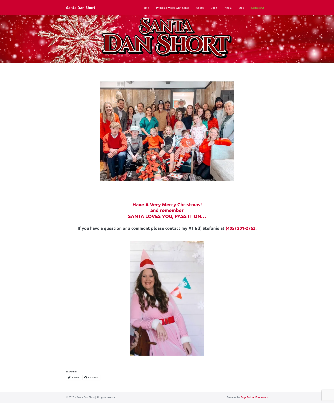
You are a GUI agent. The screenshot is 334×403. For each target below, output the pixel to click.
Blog (241, 7)
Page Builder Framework (254, 397)
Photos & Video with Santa (172, 7)
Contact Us (257, 7)
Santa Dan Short (81, 7)
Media (228, 7)
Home (145, 7)
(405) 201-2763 (241, 228)
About (200, 7)
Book (214, 7)
